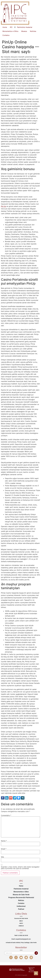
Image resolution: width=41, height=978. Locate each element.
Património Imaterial (24, 27)
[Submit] (36, 953)
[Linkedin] (31, 957)
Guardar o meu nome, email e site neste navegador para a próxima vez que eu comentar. (20, 867)
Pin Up (3, 206)
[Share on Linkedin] (6, 797)
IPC (11, 27)
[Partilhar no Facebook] (2, 797)
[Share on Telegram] (14, 797)
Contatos (5, 35)
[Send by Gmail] (10, 797)
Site (2, 857)
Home (4, 27)
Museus (24, 31)
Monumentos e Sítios (10, 31)
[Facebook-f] (11, 957)
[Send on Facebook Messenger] (18, 797)
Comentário (6, 815)
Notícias (33, 31)
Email (3, 849)
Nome (4, 841)
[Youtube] (21, 957)
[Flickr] (26, 957)
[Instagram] (16, 957)
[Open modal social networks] (22, 797)
